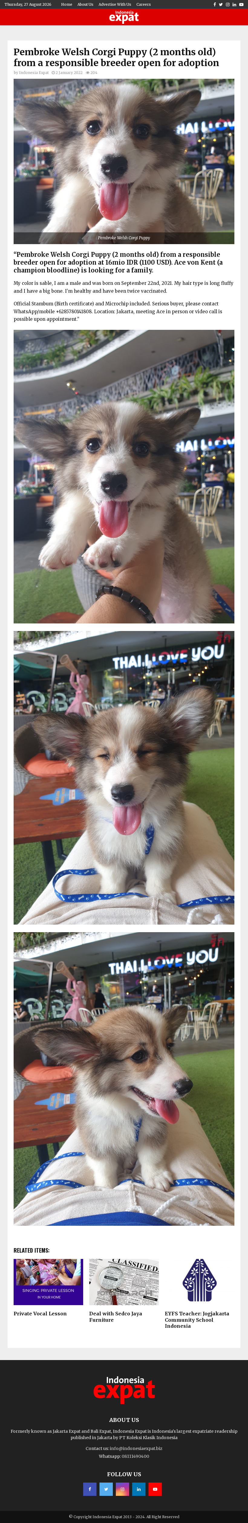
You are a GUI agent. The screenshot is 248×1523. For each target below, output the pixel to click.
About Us (85, 4)
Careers (143, 4)
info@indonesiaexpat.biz (136, 1448)
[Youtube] (155, 1489)
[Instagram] (122, 1489)
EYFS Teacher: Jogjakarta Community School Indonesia (197, 1320)
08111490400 (135, 1456)
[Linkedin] (138, 1489)
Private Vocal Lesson (40, 1314)
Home (66, 4)
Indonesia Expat (34, 72)
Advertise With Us (115, 4)
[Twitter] (106, 1489)
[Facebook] (89, 1489)
